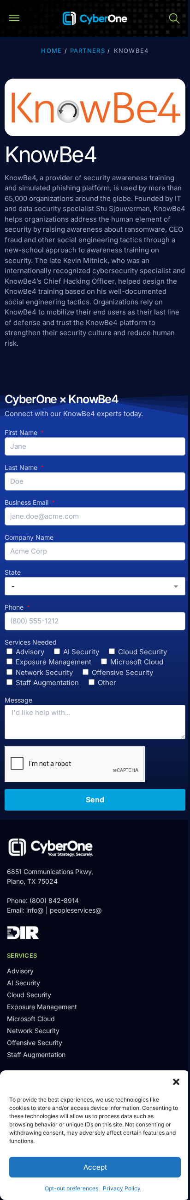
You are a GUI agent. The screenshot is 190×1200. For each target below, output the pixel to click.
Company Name (29, 537)
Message (18, 700)
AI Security (81, 651)
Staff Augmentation (47, 682)
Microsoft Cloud (136, 661)
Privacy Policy (122, 1188)
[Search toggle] (174, 18)
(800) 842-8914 (54, 900)
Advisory (30, 651)
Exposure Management (53, 661)
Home (51, 50)
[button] (176, 1081)
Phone (15, 607)
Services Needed (31, 642)
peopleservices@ (76, 910)
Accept (95, 1167)
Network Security (44, 672)
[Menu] (18, 18)
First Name (22, 432)
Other (107, 682)
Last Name (22, 467)
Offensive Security (122, 672)
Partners (87, 50)
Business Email (27, 502)
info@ (35, 910)
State (13, 572)
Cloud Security (142, 651)
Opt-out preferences (71, 1188)
